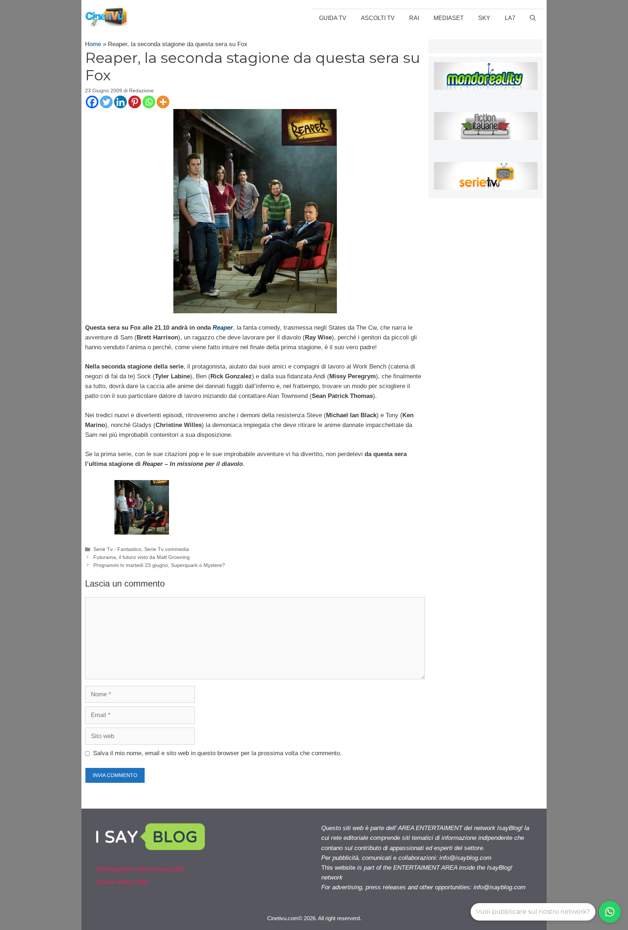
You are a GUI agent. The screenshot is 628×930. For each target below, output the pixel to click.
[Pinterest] (134, 102)
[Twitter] (106, 102)
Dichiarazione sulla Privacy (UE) (140, 869)
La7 (510, 18)
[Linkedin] (120, 102)
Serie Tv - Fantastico (117, 549)
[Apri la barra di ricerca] (533, 18)
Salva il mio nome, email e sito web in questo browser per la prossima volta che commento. (217, 753)
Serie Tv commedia (166, 549)
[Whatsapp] (148, 102)
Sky (484, 18)
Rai (414, 18)
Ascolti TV (378, 18)
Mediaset (449, 18)
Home (93, 44)
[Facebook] (92, 102)
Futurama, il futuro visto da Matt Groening (141, 557)
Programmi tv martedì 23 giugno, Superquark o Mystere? (159, 565)
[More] (163, 102)
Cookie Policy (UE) (122, 882)
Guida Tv (332, 18)
